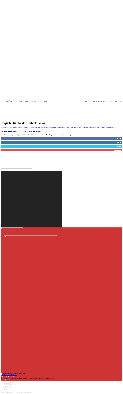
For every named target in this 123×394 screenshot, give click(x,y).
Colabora (7, 389)
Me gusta (118, 138)
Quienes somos (8, 387)
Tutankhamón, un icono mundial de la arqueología (21, 131)
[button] (120, 101)
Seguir (119, 142)
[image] (31, 192)
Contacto (6, 386)
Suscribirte (117, 150)
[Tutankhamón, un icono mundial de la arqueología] (58, 127)
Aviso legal (7, 383)
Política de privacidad (10, 384)
